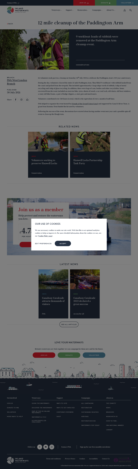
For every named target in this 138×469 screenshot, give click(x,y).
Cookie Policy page (45, 236)
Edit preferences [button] (43, 243)
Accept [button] (63, 243)
